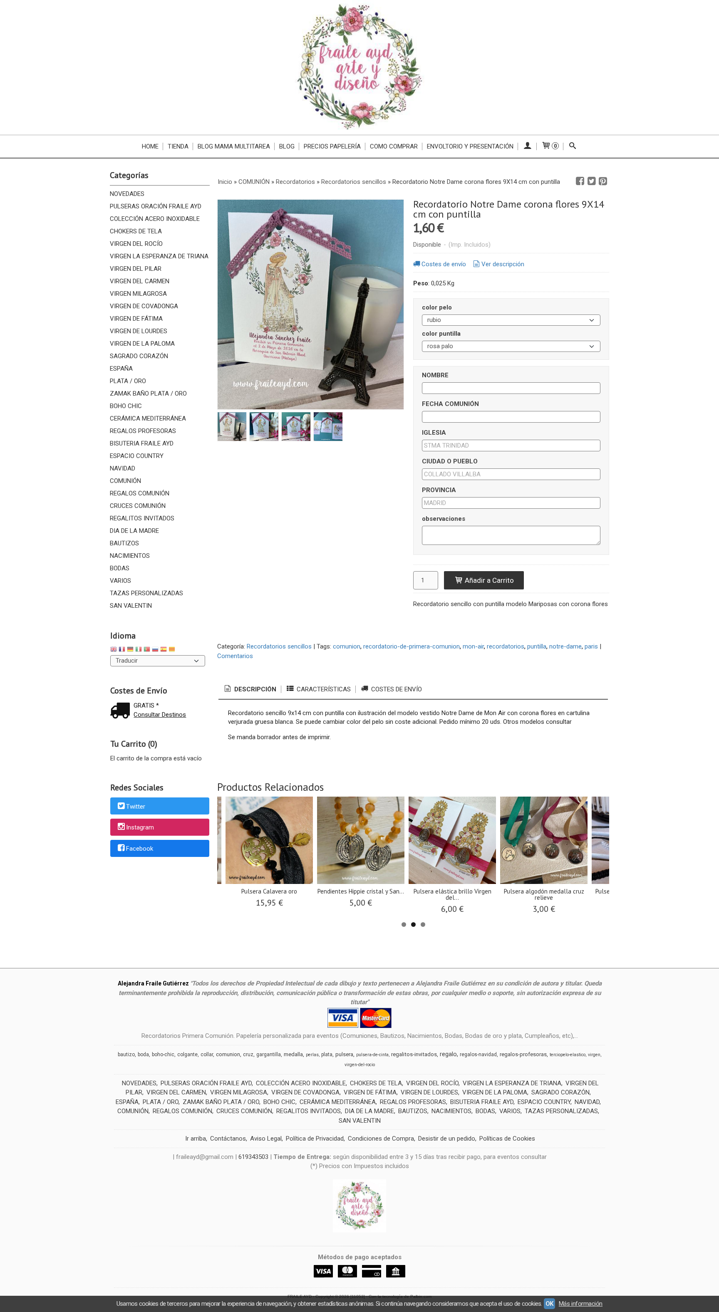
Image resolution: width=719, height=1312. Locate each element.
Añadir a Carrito (488, 580)
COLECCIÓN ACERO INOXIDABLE (155, 219)
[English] (113, 650)
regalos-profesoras (523, 1054)
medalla (293, 1054)
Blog (287, 146)
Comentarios (235, 656)
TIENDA (178, 146)
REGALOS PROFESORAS (143, 431)
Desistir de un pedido (446, 1138)
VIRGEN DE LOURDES (138, 331)
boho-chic (163, 1054)
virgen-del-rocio (360, 1064)
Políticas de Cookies (507, 1138)
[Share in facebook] (580, 181)
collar (207, 1054)
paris (591, 646)
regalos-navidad (478, 1054)
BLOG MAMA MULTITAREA (234, 146)
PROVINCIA (439, 490)
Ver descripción (502, 264)
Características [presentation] (323, 689)
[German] (130, 650)
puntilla (536, 646)
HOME (150, 146)
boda (143, 1054)
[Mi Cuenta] (527, 146)
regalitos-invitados (414, 1054)
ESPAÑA (121, 368)
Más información (580, 1303)
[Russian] (155, 650)
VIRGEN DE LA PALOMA (142, 343)
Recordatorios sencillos (279, 646)
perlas (312, 1054)
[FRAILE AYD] (359, 67)
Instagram (140, 828)
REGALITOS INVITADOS (142, 518)
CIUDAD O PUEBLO (450, 461)
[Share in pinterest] (603, 181)
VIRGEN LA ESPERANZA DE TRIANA (159, 256)
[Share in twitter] (592, 181)
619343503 (253, 1157)
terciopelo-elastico (567, 1054)
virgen (594, 1054)
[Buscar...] (573, 146)
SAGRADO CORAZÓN (139, 356)
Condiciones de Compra (381, 1138)
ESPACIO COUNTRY (137, 456)
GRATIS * (146, 705)
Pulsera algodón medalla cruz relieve (544, 894)
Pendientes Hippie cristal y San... (360, 891)
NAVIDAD (122, 468)
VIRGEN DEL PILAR (135, 268)
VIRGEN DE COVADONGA (144, 306)
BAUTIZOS (124, 543)
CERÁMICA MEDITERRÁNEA (148, 418)
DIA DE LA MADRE (134, 531)
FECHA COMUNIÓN (450, 404)
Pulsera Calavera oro (269, 891)
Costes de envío (443, 264)
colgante (187, 1054)
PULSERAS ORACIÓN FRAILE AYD (155, 206)
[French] (122, 650)
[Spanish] (163, 650)
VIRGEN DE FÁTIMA (136, 318)
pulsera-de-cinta (372, 1054)
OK (549, 1303)
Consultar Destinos (160, 714)
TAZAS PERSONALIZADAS (146, 593)
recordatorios (505, 646)
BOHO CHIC (126, 406)
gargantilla (268, 1054)
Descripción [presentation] (254, 689)
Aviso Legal (266, 1138)
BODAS (119, 568)
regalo (448, 1054)
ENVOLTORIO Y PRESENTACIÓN (470, 146)
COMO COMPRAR (394, 146)
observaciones (443, 518)
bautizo (126, 1054)
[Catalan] (173, 650)
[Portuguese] (147, 650)
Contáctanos (228, 1138)
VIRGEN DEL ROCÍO (136, 244)
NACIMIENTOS (130, 555)
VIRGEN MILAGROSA (138, 293)
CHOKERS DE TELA (136, 231)
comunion (346, 646)
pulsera (344, 1054)
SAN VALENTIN (131, 605)
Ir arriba (195, 1138)
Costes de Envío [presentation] (395, 689)
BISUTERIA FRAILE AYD (142, 443)
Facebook (139, 848)
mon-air (473, 646)
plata (326, 1054)
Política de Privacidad (315, 1138)
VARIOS (120, 580)
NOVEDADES (127, 194)
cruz (248, 1054)
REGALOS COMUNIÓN (139, 493)
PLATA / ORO (128, 381)
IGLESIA (434, 432)
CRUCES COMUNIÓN (138, 506)
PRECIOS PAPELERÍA (332, 146)
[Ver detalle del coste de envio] (122, 711)
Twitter (135, 806)
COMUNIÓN (125, 481)
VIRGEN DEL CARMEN (139, 281)
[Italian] (138, 650)
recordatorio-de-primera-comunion (411, 646)
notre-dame (565, 646)
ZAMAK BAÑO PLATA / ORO (148, 393)
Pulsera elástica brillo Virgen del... (452, 894)
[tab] (250, 689)
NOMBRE (435, 375)
